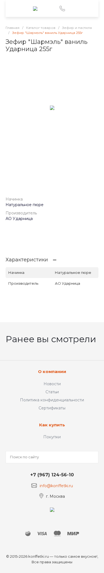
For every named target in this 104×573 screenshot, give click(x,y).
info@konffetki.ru (56, 485)
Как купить (52, 424)
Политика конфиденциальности (52, 399)
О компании (52, 371)
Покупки (52, 436)
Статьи (52, 391)
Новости (52, 383)
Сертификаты (52, 408)
